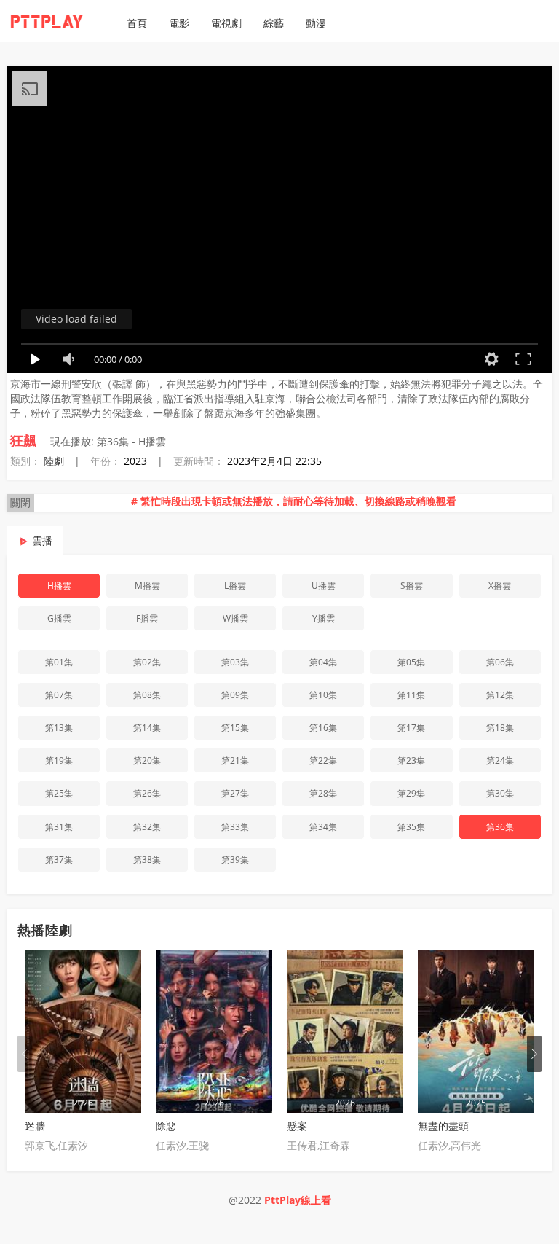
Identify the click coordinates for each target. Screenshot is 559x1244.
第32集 (147, 827)
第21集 (235, 760)
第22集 (323, 760)
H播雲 (59, 585)
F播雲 (147, 618)
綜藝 (273, 23)
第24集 (500, 760)
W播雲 (235, 618)
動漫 (316, 23)
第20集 (147, 760)
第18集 (500, 727)
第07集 (59, 695)
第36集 (500, 827)
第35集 (411, 827)
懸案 (297, 1125)
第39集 (235, 859)
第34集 (323, 827)
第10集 (323, 695)
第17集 (411, 727)
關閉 (20, 502)
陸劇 (54, 461)
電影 (179, 23)
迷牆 (35, 1125)
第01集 (59, 662)
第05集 (411, 662)
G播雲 (59, 618)
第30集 (500, 793)
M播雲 (147, 585)
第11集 (411, 695)
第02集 (147, 662)
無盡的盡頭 (443, 1125)
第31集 (59, 827)
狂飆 (23, 440)
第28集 (323, 793)
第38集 (147, 859)
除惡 (166, 1125)
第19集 (59, 760)
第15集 (235, 727)
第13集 (59, 727)
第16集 (323, 727)
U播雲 (324, 585)
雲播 (42, 540)
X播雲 (499, 585)
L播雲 (235, 585)
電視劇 (226, 23)
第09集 (235, 695)
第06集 (500, 662)
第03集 (235, 662)
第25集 (59, 793)
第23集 (411, 760)
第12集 (500, 695)
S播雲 (411, 585)
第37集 (59, 859)
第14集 (147, 727)
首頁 (137, 23)
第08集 (147, 695)
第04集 (323, 662)
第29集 (411, 793)
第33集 (235, 827)
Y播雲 (323, 618)
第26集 (147, 793)
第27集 (235, 793)
